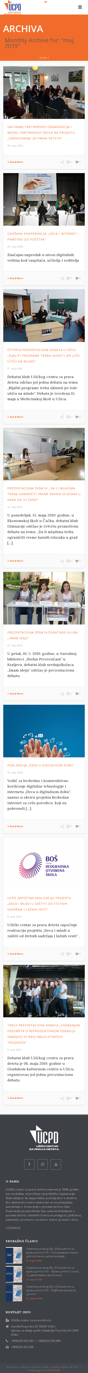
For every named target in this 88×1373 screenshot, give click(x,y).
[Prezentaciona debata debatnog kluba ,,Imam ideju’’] (44, 598)
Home (43, 57)
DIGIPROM (53, 1370)
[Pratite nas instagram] (42, 1164)
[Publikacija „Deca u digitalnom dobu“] (44, 731)
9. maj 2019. (14, 916)
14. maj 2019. (15, 507)
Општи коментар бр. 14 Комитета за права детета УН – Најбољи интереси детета (51, 1290)
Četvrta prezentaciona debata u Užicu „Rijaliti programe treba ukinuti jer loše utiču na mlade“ (43, 355)
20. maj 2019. (15, 145)
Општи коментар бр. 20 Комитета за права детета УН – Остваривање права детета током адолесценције (52, 1252)
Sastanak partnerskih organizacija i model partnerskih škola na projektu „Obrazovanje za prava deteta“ (41, 132)
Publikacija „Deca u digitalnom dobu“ (40, 765)
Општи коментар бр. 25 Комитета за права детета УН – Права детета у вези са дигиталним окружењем (52, 1271)
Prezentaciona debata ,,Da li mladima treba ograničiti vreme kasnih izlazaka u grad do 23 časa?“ (44, 494)
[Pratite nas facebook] (29, 1164)
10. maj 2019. (15, 772)
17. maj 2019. (15, 368)
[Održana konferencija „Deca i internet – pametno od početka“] (44, 199)
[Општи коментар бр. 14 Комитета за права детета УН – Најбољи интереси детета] (14, 1293)
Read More (16, 162)
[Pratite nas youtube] (56, 1164)
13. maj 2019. (15, 645)
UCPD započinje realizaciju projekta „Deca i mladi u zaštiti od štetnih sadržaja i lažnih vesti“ (39, 903)
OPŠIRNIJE (13, 1228)
